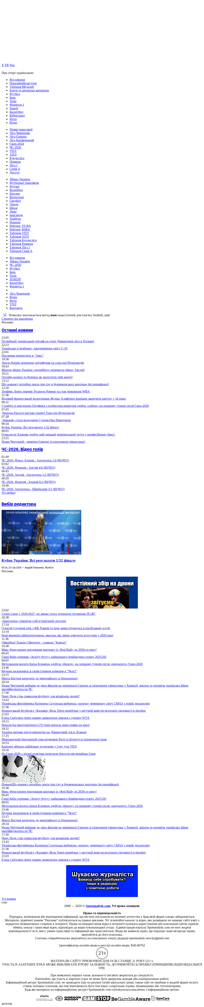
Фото (13, 119)
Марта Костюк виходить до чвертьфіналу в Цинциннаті (39, 678)
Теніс (13, 101)
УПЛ (13, 151)
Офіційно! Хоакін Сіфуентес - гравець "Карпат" (34, 642)
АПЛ (13, 154)
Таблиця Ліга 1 (20, 247)
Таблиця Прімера (21, 243)
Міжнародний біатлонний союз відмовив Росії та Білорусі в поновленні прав (54, 739)
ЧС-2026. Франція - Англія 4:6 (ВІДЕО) (28, 467)
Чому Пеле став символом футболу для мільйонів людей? (41, 696)
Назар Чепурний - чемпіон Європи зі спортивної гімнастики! (43, 441)
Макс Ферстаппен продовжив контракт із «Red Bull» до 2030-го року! (49, 649)
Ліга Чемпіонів (20, 133)
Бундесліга (17, 158)
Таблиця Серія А (21, 251)
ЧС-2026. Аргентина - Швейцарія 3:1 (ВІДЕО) (33, 489)
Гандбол (15, 200)
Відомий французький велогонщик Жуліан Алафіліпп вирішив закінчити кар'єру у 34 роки (64, 398)
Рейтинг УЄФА (20, 226)
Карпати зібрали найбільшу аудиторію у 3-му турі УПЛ (39, 746)
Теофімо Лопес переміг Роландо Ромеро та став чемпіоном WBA (46, 391)
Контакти (16, 308)
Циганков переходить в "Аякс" (23, 355)
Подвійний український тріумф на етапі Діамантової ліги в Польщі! (48, 341)
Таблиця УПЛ (19, 233)
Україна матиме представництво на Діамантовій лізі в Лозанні (44, 732)
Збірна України (20, 179)
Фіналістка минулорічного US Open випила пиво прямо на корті (45, 725)
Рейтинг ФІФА (20, 229)
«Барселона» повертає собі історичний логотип (34, 621)
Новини (15, 222)
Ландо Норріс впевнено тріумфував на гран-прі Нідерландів (43, 362)
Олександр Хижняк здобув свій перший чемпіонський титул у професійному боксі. (58, 434)
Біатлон (15, 193)
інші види (16, 215)
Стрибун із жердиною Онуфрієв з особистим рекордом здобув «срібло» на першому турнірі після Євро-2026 (75, 405)
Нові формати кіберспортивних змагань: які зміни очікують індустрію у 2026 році (57, 635)
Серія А (15, 169)
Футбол (15, 94)
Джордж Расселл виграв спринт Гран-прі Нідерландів (38, 413)
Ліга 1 (14, 165)
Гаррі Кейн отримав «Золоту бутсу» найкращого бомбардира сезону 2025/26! (54, 657)
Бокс (13, 97)
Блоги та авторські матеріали (29, 90)
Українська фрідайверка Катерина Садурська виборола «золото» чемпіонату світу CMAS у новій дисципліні (76, 703)
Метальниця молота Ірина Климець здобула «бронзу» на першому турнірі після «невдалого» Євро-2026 (72, 664)
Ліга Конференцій (22, 140)
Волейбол (16, 190)
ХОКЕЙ (15, 279)
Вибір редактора (19, 504)
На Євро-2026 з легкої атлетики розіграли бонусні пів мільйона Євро (49, 753)
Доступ (15, 172)
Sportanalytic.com (98, 906)
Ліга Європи (18, 136)
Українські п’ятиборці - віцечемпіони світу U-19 (34, 348)
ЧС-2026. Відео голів (22, 449)
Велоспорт (17, 197)
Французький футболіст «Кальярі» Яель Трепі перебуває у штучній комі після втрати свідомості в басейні (74, 710)
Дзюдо (14, 204)
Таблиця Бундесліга (23, 240)
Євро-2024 (17, 143)
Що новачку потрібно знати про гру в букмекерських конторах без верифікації (55, 384)
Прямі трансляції (21, 129)
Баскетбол (16, 112)
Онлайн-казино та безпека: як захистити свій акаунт (37, 377)
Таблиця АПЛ (19, 236)
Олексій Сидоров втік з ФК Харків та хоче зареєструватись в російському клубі (56, 628)
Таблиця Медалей (22, 86)
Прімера (15, 161)
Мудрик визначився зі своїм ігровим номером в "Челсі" (39, 671)
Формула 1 (17, 104)
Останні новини (17, 330)
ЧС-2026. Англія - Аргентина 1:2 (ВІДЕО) (30, 474)
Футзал (14, 186)
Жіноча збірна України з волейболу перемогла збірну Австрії (43, 370)
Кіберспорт (17, 115)
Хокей (14, 108)
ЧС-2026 (15, 147)
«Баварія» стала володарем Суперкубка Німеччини (36, 420)
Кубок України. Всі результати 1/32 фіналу (30, 427)
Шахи (14, 208)
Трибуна (15, 218)
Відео (13, 122)
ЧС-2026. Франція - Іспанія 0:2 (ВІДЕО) (29, 482)
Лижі (13, 211)
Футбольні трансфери (24, 183)
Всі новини (17, 79)
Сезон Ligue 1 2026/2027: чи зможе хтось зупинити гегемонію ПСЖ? (48, 613)
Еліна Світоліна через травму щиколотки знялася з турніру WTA (45, 717)
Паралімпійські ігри (23, 83)
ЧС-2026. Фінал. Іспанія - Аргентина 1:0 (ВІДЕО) (35, 460)
